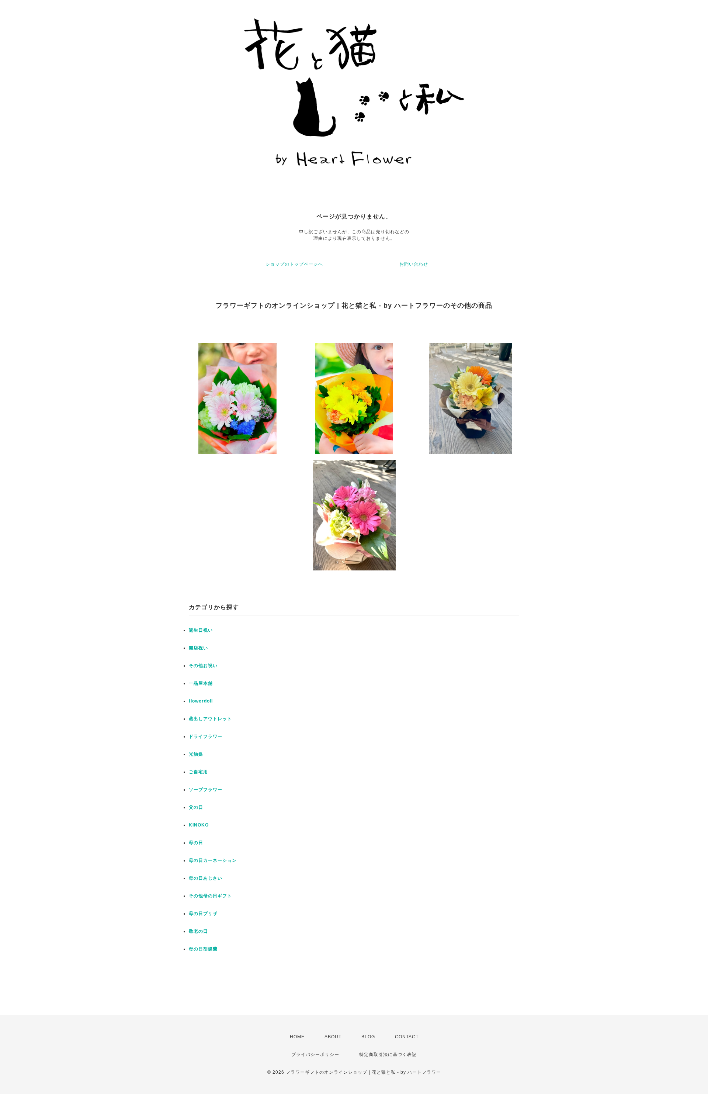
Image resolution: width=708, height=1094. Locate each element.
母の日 (196, 842)
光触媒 (196, 754)
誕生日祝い (201, 630)
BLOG (368, 1036)
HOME (297, 1036)
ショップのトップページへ (294, 264)
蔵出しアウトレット (210, 718)
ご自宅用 (198, 771)
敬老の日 (198, 931)
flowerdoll (201, 701)
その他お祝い (203, 665)
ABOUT (332, 1036)
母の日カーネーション (213, 860)
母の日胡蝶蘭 (203, 949)
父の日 (196, 807)
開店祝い (198, 647)
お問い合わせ (413, 264)
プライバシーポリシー (315, 1054)
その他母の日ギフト (210, 895)
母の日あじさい (205, 878)
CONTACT (407, 1036)
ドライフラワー (205, 736)
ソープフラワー (205, 789)
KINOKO (199, 825)
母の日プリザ (203, 913)
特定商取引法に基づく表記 (388, 1054)
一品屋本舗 (201, 683)
